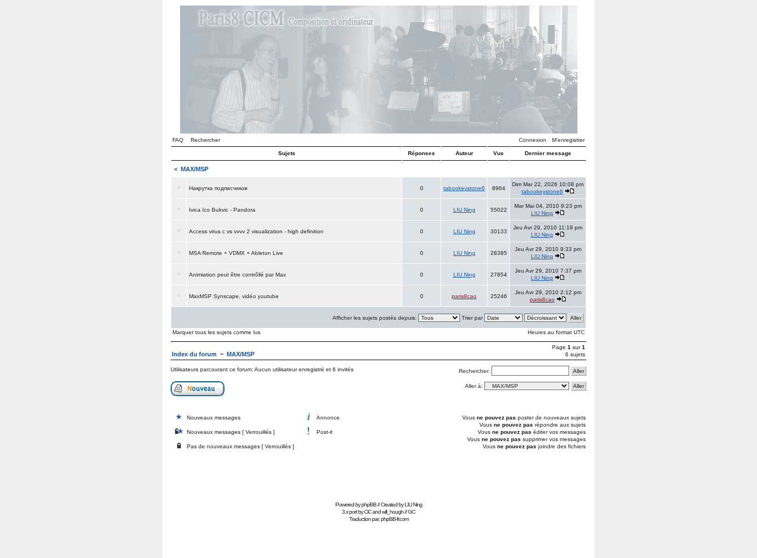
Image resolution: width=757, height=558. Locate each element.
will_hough (392, 512)
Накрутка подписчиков (218, 188)
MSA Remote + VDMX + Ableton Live (236, 253)
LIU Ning (464, 210)
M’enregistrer (568, 140)
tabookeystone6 (464, 188)
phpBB (368, 504)
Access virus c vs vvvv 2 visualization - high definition (256, 231)
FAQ (177, 140)
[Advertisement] (378, 472)
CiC (367, 512)
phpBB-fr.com (394, 519)
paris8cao (464, 296)
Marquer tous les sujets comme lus (216, 332)
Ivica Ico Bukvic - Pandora (222, 210)
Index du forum (194, 354)
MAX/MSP (194, 169)
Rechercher (205, 140)
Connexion (532, 140)
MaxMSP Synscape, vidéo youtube (234, 296)
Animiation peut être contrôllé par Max (237, 275)
